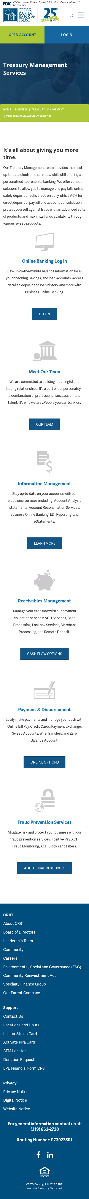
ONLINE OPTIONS (44, 762)
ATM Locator (14, 1050)
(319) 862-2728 (44, 1129)
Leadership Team (18, 940)
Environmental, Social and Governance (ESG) (42, 966)
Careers (10, 958)
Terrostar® (56, 1188)
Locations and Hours (21, 1024)
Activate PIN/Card (19, 1042)
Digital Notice (15, 1100)
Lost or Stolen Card (20, 1033)
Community (13, 949)
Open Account (22, 34)
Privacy (9, 1083)
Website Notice (16, 1108)
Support (10, 1007)
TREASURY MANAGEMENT (48, 109)
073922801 (61, 1140)
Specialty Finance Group (24, 984)
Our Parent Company (21, 992)
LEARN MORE (44, 543)
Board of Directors (19, 932)
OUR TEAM (44, 424)
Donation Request (19, 1059)
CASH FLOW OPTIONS (44, 653)
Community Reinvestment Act (29, 975)
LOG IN (44, 313)
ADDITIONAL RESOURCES (44, 867)
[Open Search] (71, 14)
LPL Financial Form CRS (24, 1068)
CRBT (8, 914)
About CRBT (13, 923)
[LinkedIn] (50, 1154)
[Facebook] (38, 1154)
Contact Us (13, 1016)
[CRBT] (31, 15)
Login (66, 34)
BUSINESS (21, 109)
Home (7, 109)
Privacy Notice (16, 1091)
